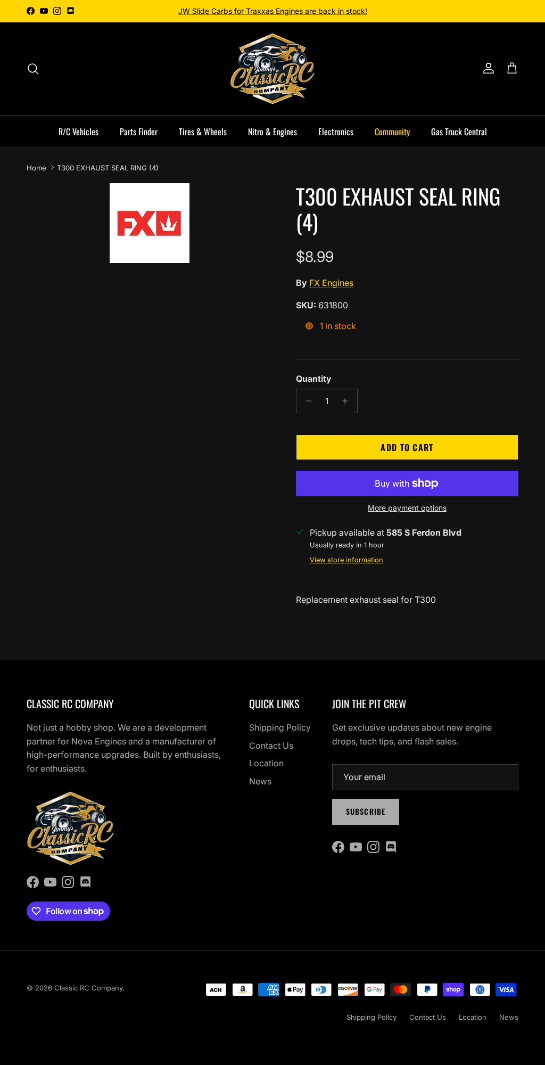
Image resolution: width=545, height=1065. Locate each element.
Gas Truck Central (459, 131)
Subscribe (365, 811)
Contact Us (271, 745)
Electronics (335, 131)
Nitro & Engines (272, 131)
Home (36, 167)
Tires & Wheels (203, 131)
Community (392, 131)
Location (266, 763)
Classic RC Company (88, 988)
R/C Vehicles (78, 131)
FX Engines (331, 282)
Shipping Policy (280, 727)
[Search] (33, 68)
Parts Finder (139, 131)
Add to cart (407, 447)
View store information (346, 560)
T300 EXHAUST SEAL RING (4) (108, 167)
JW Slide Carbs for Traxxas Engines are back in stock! (272, 10)
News (260, 781)
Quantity (314, 378)
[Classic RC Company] (272, 68)
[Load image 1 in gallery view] (149, 223)
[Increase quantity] (347, 401)
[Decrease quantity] (305, 401)
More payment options (407, 508)
